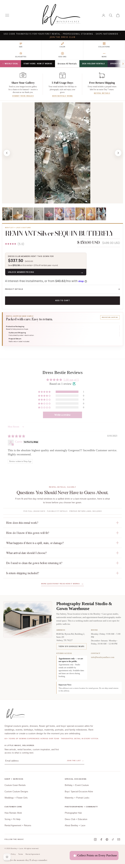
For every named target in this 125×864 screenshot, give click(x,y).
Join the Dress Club (62, 37)
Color (62, 47)
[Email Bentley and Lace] (118, 839)
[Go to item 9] (91, 213)
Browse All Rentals (67, 63)
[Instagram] (95, 839)
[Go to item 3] (28, 213)
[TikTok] (113, 839)
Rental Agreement (33, 854)
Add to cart (62, 300)
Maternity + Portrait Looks (77, 798)
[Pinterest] (107, 839)
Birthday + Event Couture (77, 785)
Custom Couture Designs (16, 791)
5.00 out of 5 (71, 379)
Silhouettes (20, 57)
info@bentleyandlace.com (102, 657)
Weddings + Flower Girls (16, 798)
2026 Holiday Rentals (93, 64)
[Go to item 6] (59, 213)
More (104, 57)
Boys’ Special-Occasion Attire (79, 791)
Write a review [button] (62, 414)
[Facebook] (101, 839)
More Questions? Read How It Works (62, 583)
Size (21, 47)
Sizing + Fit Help (12, 819)
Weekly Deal (11, 64)
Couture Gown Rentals (15, 785)
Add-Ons (62, 57)
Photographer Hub (73, 813)
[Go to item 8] (80, 213)
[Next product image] (118, 152)
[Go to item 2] (18, 213)
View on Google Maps (71, 646)
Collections (104, 47)
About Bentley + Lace (75, 825)
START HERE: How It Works (38, 64)
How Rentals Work (13, 813)
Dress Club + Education (76, 819)
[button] (44, 392)
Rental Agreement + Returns (18, 825)
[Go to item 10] (101, 213)
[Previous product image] (6, 152)
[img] (16, 436)
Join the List (75, 760)
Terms (20, 854)
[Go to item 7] (70, 213)
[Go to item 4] (39, 213)
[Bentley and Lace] (16, 714)
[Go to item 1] (7, 213)
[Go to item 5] (49, 213)
